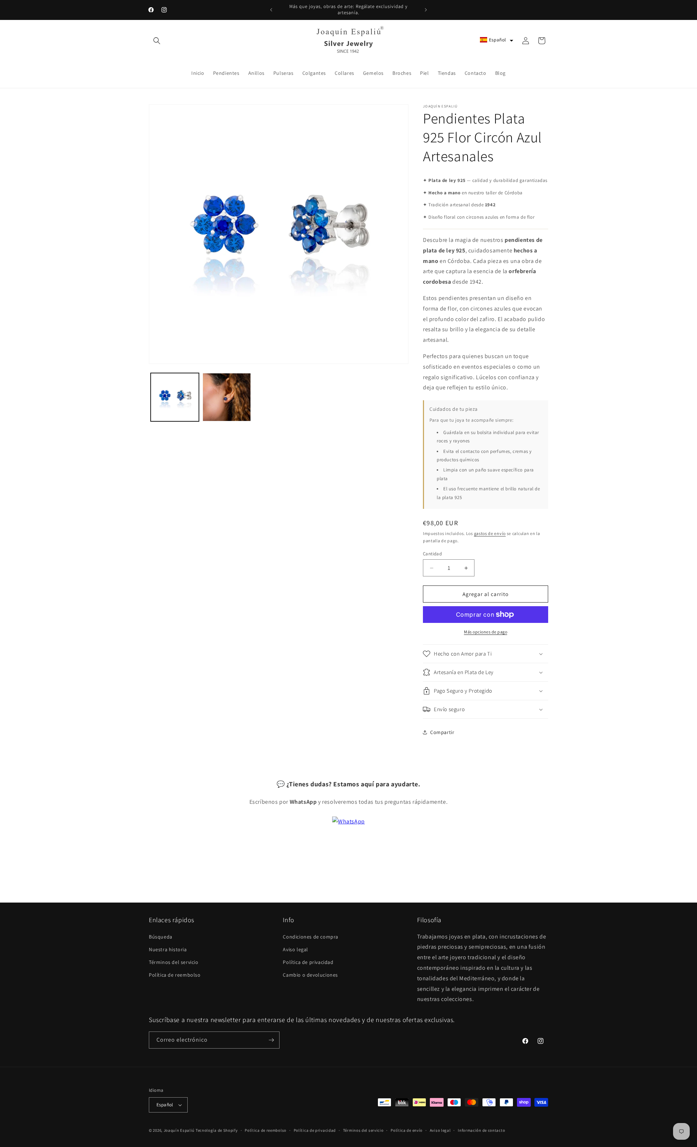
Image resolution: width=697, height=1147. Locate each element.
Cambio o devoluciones (310, 975)
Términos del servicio (174, 962)
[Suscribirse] (271, 1040)
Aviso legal (295, 949)
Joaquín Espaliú (179, 1130)
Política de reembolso (175, 975)
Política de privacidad (308, 962)
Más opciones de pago (485, 632)
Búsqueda (160, 936)
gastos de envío (490, 533)
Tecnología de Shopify (217, 1130)
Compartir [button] (442, 732)
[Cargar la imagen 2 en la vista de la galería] (227, 397)
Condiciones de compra (310, 936)
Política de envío (407, 1130)
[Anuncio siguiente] (426, 10)
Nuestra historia (168, 949)
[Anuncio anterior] (271, 10)
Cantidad (432, 554)
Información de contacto (481, 1130)
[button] (157, 41)
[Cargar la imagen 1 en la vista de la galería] (175, 397)
